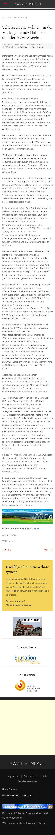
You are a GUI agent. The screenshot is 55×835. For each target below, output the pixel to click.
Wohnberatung (20, 17)
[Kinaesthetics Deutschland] (27, 685)
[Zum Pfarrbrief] (27, 626)
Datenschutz (31, 776)
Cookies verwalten (28, 781)
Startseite (6, 17)
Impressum (13, 776)
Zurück (7, 550)
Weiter (47, 550)
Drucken (9, 541)
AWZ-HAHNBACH (27, 4)
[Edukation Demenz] (27, 659)
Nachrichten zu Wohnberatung (30, 47)
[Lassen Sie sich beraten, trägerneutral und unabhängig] (27, 516)
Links (45, 776)
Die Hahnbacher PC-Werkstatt (17, 795)
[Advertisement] (27, 727)
